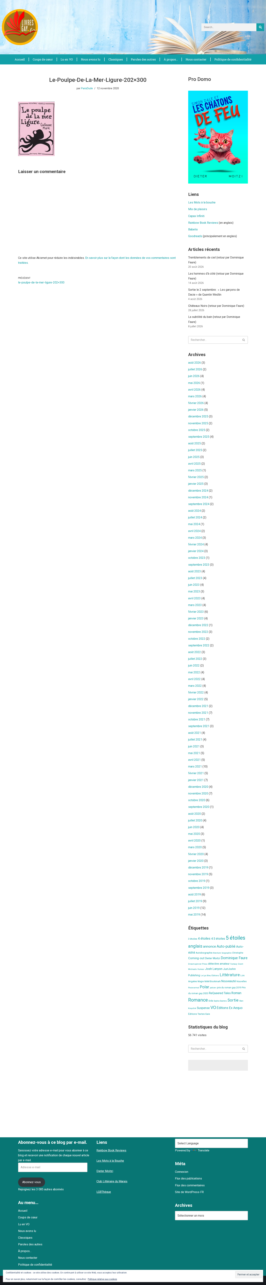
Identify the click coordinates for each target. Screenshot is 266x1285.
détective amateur (219, 963)
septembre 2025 (198, 436)
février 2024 (196, 544)
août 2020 (194, 813)
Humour (200, 969)
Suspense (203, 1008)
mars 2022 (195, 685)
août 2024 (194, 510)
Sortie (232, 1000)
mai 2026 (194, 383)
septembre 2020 (198, 807)
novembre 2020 (198, 793)
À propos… (171, 59)
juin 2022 (194, 665)
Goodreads (195, 236)
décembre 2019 (198, 867)
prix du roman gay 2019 (229, 987)
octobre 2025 (196, 430)
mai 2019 (194, 914)
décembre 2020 (198, 786)
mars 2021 (195, 766)
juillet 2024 (195, 517)
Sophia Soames (220, 1001)
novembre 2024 (198, 497)
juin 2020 (194, 827)
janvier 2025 (196, 483)
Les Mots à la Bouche (110, 1160)
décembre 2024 (198, 490)
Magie (201, 981)
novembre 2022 (198, 632)
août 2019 (194, 894)
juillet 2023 (195, 578)
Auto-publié (226, 946)
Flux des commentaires (190, 1185)
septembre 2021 (198, 726)
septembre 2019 (198, 887)
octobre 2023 (196, 558)
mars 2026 (195, 396)
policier (213, 988)
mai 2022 (194, 672)
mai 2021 (194, 753)
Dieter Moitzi (212, 958)
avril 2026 (194, 389)
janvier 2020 (196, 861)
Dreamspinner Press (197, 964)
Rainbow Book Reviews (203, 222)
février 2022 (196, 692)
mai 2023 (194, 591)
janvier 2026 (196, 409)
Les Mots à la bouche (202, 202)
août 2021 (194, 733)
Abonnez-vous (31, 1182)
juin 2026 (194, 376)
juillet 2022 (195, 659)
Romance (198, 1000)
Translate (203, 1150)
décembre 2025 (198, 416)
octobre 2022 (196, 638)
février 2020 (196, 854)
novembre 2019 (198, 874)
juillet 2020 (195, 820)
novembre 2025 (198, 423)
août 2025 (194, 443)
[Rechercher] (260, 27)
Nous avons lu (90, 59)
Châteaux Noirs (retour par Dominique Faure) (216, 306)
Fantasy (233, 964)
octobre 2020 (196, 800)
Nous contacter (196, 59)
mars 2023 (195, 605)
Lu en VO (67, 59)
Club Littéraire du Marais (111, 1181)
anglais (195, 946)
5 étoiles (235, 938)
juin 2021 (194, 746)
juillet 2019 (195, 901)
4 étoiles (204, 939)
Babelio (193, 229)
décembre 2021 (198, 706)
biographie (226, 953)
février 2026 (196, 403)
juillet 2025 (195, 450)
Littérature (230, 974)
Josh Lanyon (213, 969)
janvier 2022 (196, 699)
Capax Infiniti (196, 216)
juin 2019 (194, 908)
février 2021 (196, 773)
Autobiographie (204, 952)
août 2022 (194, 652)
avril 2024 (194, 531)
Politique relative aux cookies (102, 1279)
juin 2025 (194, 457)
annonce (209, 946)
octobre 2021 (196, 719)
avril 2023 (194, 598)
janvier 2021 (196, 780)
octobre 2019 (196, 881)
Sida (210, 1000)
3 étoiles (192, 938)
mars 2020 (195, 847)
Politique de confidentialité (232, 59)
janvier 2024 (196, 551)
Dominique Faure (234, 958)
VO (213, 1007)
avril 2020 (194, 840)
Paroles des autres (143, 59)
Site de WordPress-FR (189, 1192)
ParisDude (87, 88)
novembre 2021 (198, 712)
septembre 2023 (198, 564)
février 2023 (196, 611)
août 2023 (194, 571)
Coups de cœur (43, 59)
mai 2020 (194, 834)
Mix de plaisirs (197, 209)
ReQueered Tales (220, 993)
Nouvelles (242, 981)
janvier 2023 (196, 618)
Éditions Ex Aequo (229, 1008)
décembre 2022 (198, 625)
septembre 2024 (198, 504)
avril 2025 (194, 463)
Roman (236, 993)
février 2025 (196, 477)
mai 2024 (194, 524)
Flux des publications (188, 1178)
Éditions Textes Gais (199, 1014)
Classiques (115, 59)
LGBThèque (103, 1192)
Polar (204, 987)
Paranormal (193, 987)
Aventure (217, 953)
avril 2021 (194, 760)
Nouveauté (228, 981)
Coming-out (196, 958)
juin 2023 (194, 584)
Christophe (237, 953)
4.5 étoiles (218, 938)
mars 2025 (195, 470)
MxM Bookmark (212, 981)
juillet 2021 (195, 739)
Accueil (20, 59)
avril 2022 (194, 679)
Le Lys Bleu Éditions (210, 975)
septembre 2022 (198, 645)
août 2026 (194, 362)
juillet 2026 (195, 369)
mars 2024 (195, 537)
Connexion (181, 1171)
